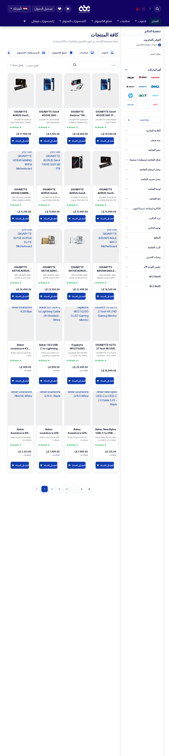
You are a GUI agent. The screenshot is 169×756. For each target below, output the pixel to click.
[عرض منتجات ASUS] (130, 77)
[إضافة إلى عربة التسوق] (104, 140)
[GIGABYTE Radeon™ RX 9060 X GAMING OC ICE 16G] (77, 84)
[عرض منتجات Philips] (130, 105)
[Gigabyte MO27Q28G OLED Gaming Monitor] (77, 317)
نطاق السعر (155, 54)
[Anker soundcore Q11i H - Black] (49, 401)
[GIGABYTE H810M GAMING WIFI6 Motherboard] (20, 161)
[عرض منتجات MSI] (143, 77)
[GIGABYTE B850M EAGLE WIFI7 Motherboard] (105, 239)
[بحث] (75, 64)
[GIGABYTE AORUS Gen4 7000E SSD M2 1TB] (49, 161)
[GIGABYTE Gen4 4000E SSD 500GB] (49, 84)
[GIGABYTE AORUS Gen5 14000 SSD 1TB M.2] (105, 161)
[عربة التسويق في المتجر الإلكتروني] (68, 9)
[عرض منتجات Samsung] (143, 105)
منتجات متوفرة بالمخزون (146, 44)
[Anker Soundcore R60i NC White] (20, 401)
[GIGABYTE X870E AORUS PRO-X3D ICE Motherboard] (77, 239)
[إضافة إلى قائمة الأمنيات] (113, 112)
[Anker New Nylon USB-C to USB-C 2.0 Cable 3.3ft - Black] (105, 401)
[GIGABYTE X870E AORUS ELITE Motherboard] (20, 239)
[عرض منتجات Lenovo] (155, 77)
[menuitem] (155, 21)
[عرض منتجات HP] (130, 96)
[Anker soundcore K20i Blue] (20, 317)
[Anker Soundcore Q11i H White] (77, 401)
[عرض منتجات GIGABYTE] (143, 86)
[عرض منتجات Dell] (155, 86)
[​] (150, 9)
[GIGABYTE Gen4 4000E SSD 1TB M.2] (105, 84)
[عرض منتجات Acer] (143, 96)
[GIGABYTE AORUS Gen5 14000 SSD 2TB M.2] (20, 84)
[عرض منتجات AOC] (155, 105)
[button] (157, 9)
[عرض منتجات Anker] (155, 96)
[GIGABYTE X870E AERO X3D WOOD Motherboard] (49, 239)
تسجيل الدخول (43, 8)
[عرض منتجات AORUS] (130, 86)
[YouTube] (137, 9)
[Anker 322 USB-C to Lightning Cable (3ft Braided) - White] (49, 317)
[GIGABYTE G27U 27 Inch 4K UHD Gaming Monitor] (105, 317)
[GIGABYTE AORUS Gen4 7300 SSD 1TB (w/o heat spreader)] (77, 161)
